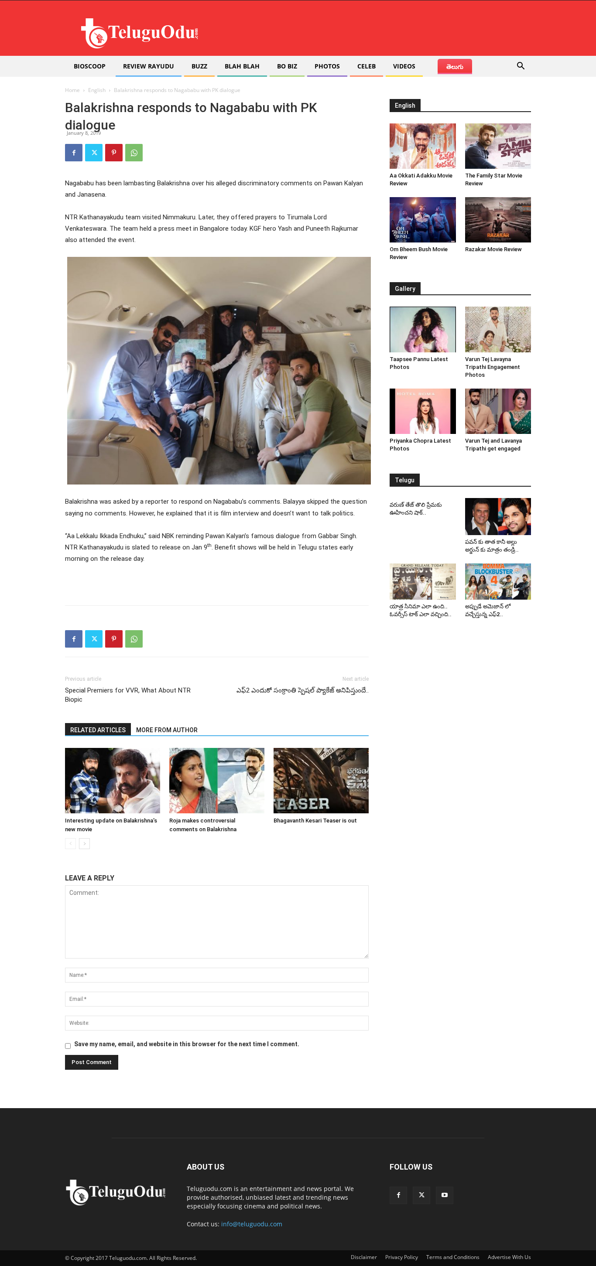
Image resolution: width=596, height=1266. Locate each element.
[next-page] (84, 843)
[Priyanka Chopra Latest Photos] (423, 411)
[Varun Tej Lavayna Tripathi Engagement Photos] (498, 329)
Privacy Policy (401, 1257)
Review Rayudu (148, 66)
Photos (327, 66)
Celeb (366, 66)
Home (72, 90)
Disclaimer (364, 1257)
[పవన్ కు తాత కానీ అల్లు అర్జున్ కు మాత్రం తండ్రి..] (498, 516)
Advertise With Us (509, 1257)
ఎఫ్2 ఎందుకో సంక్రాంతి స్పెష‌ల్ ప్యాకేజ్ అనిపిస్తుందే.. (302, 690)
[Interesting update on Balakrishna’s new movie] (112, 780)
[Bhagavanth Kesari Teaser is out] (321, 780)
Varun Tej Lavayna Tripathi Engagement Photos (492, 367)
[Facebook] (73, 152)
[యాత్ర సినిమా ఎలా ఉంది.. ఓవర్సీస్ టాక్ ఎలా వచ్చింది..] (423, 581)
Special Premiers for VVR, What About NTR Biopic (128, 694)
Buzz (199, 66)
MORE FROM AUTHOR (167, 730)
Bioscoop (90, 66)
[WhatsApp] (134, 152)
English (97, 90)
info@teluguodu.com (251, 1224)
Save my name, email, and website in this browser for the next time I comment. (186, 1044)
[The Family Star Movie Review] (498, 146)
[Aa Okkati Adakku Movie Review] (423, 146)
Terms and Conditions (453, 1257)
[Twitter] (94, 152)
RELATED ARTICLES (98, 730)
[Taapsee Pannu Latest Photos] (423, 329)
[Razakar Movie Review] (498, 219)
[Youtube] (444, 1195)
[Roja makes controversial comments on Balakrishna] (216, 780)
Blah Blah (242, 66)
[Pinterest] (114, 152)
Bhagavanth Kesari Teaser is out (315, 820)
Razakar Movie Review (493, 249)
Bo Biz (287, 66)
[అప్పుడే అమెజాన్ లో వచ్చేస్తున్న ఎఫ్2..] (498, 581)
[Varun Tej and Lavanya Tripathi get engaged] (498, 411)
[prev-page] (70, 843)
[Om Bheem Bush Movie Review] (423, 219)
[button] (520, 67)
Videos (404, 66)
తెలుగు (454, 66)
